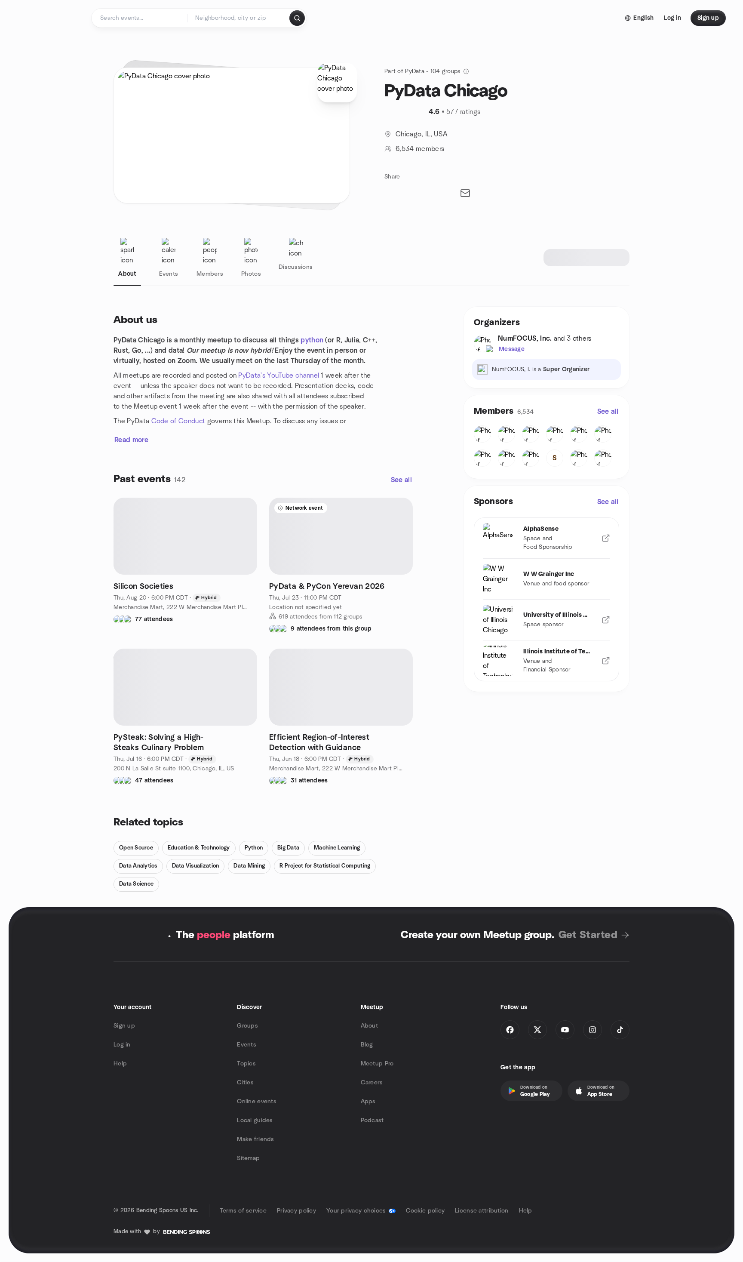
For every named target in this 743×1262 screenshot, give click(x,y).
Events (246, 1045)
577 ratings (463, 111)
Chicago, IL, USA (422, 134)
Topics (246, 1064)
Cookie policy (425, 1211)
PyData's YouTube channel (278, 375)
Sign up (124, 1026)
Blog (367, 1045)
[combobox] (238, 18)
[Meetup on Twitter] (537, 1029)
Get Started (588, 935)
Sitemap (248, 1158)
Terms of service (243, 1211)
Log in (122, 1045)
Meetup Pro (377, 1064)
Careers (372, 1083)
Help (120, 1064)
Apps (368, 1102)
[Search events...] (297, 18)
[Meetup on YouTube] (565, 1029)
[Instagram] (592, 1029)
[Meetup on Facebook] (509, 1029)
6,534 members (420, 148)
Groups (247, 1026)
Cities (245, 1083)
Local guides (255, 1120)
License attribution (481, 1211)
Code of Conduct (178, 421)
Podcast (372, 1120)
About (369, 1026)
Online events (256, 1102)
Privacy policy (296, 1211)
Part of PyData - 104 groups (422, 71)
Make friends (255, 1139)
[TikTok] (620, 1029)
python (312, 340)
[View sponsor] (606, 538)
